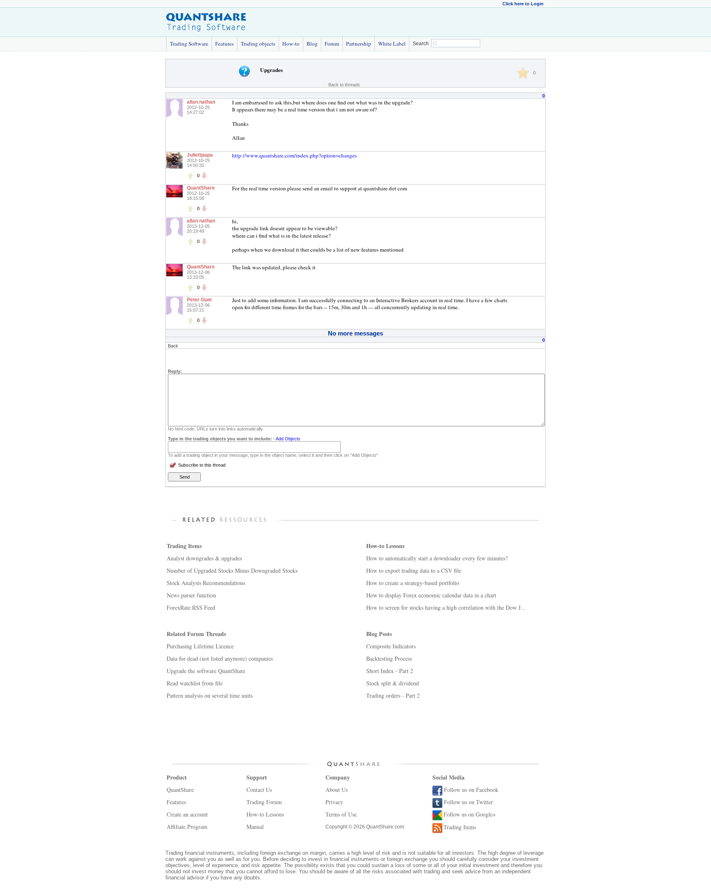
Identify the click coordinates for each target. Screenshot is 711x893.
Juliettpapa (200, 155)
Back (173, 345)
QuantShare (201, 188)
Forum (332, 43)
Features (224, 43)
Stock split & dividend (392, 683)
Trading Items (460, 827)
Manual (255, 827)
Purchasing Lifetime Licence (200, 646)
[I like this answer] (190, 175)
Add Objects (288, 438)
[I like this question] (523, 72)
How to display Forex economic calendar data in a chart (431, 595)
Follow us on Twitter (468, 802)
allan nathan (201, 102)
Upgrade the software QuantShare (206, 671)
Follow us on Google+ (470, 814)
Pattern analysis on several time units (210, 695)
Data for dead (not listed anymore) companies (220, 658)
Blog (312, 43)
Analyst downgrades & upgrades (204, 558)
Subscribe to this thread (201, 465)
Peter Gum (199, 300)
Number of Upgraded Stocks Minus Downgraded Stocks (232, 570)
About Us (336, 790)
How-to (291, 43)
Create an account (187, 814)
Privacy (334, 802)
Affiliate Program (187, 827)
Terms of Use (341, 814)
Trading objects (258, 43)
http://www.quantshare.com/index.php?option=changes (294, 155)
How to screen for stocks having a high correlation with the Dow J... (445, 607)
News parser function (191, 595)
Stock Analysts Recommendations (206, 583)
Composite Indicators (391, 646)
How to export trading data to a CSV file (413, 570)
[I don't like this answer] (204, 175)
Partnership (358, 43)
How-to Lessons (265, 814)
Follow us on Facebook (471, 790)
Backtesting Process (389, 658)
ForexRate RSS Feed (191, 607)
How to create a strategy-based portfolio (412, 583)
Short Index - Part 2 (389, 671)
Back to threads (344, 84)
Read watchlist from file (195, 683)
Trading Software (189, 43)
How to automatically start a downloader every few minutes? (437, 558)
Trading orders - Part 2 (393, 695)
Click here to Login (523, 3)
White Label (392, 43)
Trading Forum (264, 802)
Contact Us (259, 790)
